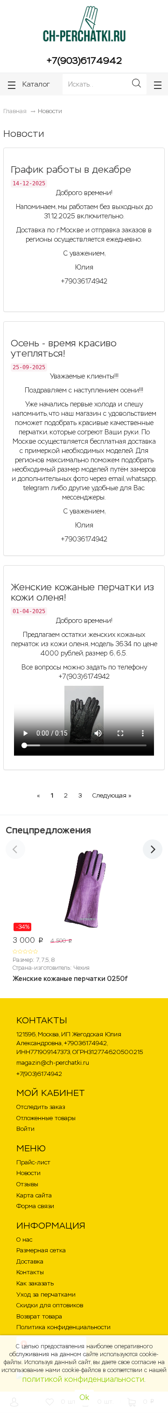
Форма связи (35, 1206)
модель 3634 (111, 644)
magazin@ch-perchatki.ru (52, 1063)
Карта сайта (34, 1195)
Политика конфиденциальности (63, 1327)
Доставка (29, 1261)
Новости (28, 1173)
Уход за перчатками (46, 1294)
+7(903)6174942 (84, 60)
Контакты (30, 1272)
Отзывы (27, 1184)
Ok (84, 1397)
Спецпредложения (48, 830)
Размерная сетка (41, 1250)
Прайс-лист (33, 1162)
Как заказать (35, 1283)
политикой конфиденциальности (83, 1379)
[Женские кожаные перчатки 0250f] (84, 891)
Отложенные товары (46, 1118)
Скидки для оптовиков (49, 1305)
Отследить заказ (40, 1107)
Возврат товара (39, 1316)
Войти (25, 1129)
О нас (24, 1240)
